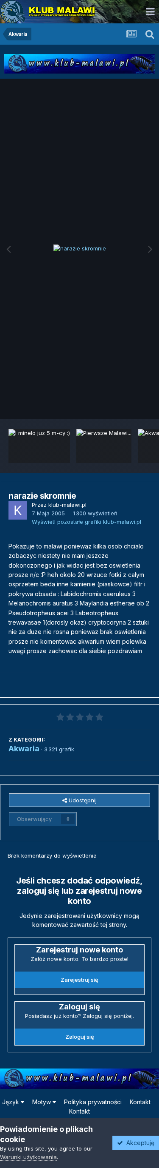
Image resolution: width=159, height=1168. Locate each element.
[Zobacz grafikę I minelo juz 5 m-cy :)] (39, 446)
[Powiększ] (79, 248)
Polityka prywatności (93, 1101)
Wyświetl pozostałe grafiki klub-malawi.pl (86, 521)
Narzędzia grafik (118, 403)
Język (11, 1101)
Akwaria (23, 748)
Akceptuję (138, 1142)
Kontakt (140, 1101)
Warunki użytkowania (28, 1157)
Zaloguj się (79, 1036)
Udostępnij (82, 800)
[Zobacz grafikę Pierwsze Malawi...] (103, 446)
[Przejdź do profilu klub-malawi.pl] (17, 510)
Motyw (42, 1101)
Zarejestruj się (79, 979)
